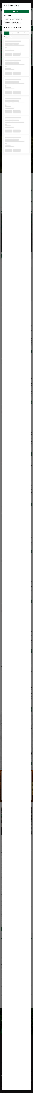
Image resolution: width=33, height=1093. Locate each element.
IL (12, 33)
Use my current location (12, 22)
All (6, 33)
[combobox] (15, 19)
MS (24, 33)
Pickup (17, 11)
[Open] (28, 19)
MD (18, 33)
